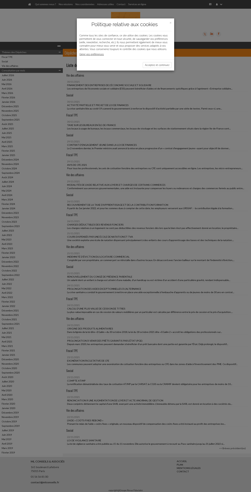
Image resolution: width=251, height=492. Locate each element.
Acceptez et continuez (157, 65)
